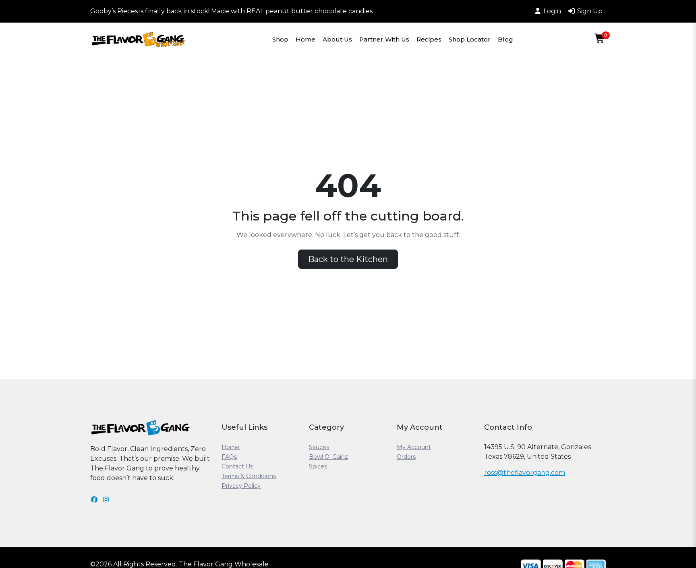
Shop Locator (470, 39)
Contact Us (237, 466)
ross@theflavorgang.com (524, 472)
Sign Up (590, 11)
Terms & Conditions (249, 476)
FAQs (229, 456)
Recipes (428, 39)
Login (552, 11)
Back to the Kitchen (348, 259)
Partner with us (384, 39)
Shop (280, 39)
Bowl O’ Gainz (328, 456)
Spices (318, 466)
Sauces (319, 447)
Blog (505, 39)
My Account (414, 447)
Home (305, 39)
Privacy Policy (241, 485)
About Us (337, 39)
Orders (406, 456)
